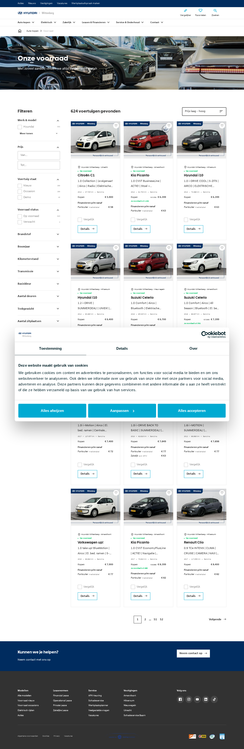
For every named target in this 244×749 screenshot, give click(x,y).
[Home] (36, 13)
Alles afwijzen (52, 411)
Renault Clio (194, 542)
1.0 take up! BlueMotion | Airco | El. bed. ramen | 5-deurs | (93, 553)
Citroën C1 (86, 175)
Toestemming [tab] (50, 348)
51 (155, 619)
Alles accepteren (192, 411)
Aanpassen (119, 411)
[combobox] (39, 155)
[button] (217, 620)
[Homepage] (20, 31)
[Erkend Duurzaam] (212, 736)
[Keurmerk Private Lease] (222, 736)
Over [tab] (193, 348)
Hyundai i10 (193, 175)
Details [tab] (122, 348)
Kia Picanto (140, 175)
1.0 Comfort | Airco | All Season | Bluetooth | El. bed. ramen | (201, 308)
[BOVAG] (202, 736)
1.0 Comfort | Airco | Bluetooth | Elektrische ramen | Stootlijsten (145, 308)
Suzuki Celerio (142, 298)
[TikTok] (214, 699)
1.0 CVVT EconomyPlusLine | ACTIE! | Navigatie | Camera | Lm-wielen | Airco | (148, 553)
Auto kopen (32, 31)
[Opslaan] (116, 125)
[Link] (180, 699)
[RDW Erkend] (192, 736)
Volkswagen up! (90, 542)
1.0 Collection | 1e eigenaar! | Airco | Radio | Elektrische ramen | (95, 186)
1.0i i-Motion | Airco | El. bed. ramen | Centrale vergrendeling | (93, 430)
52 (161, 619)
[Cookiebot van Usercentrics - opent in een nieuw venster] (205, 334)
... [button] (150, 619)
